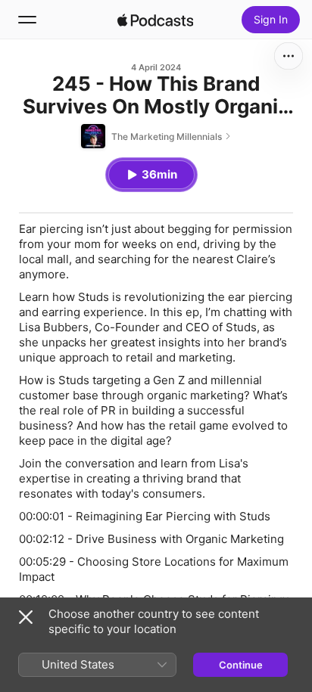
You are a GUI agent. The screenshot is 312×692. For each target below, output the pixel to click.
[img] (155, 19)
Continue (241, 665)
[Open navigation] (27, 19)
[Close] (26, 617)
